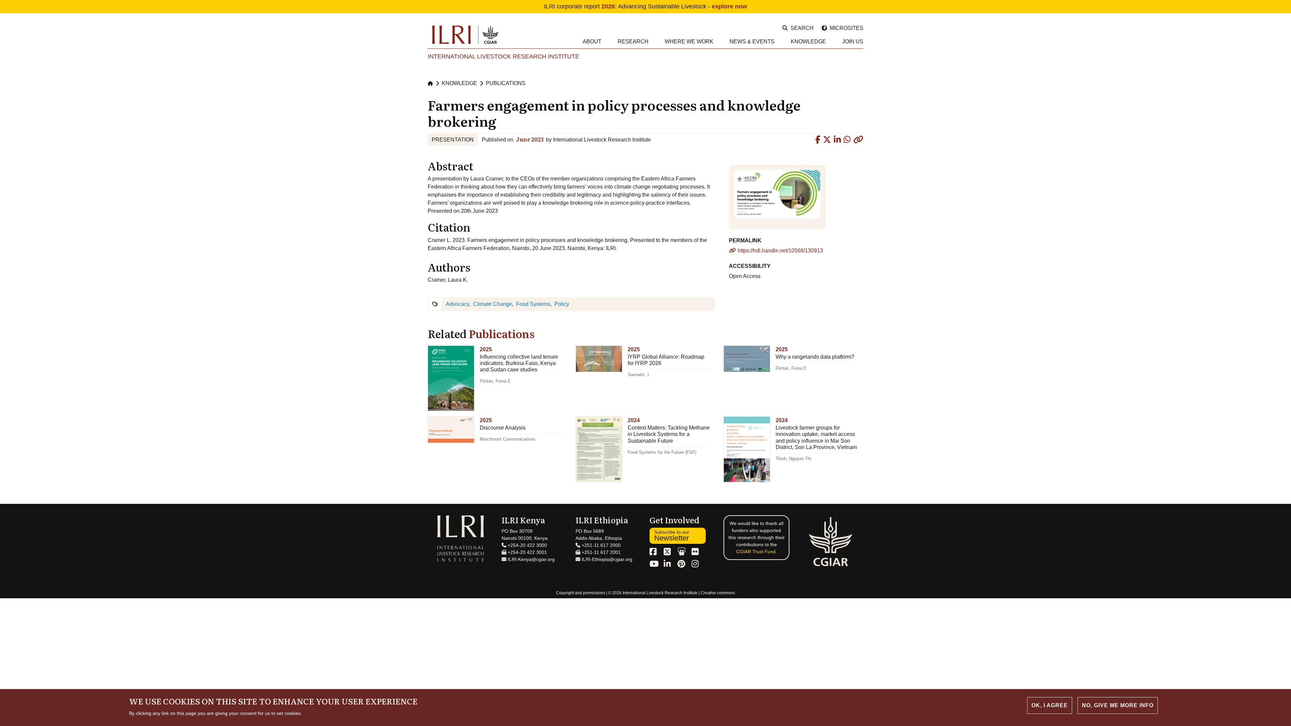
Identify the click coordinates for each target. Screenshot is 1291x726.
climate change (492, 304)
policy (561, 304)
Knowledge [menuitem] (808, 41)
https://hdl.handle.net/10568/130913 (780, 250)
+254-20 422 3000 (526, 545)
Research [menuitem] (633, 41)
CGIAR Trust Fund (756, 551)
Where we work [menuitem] (689, 41)
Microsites (846, 28)
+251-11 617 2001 (600, 552)
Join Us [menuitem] (852, 41)
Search (802, 28)
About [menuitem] (592, 41)
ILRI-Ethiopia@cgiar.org (606, 559)
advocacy (457, 304)
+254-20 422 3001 (526, 552)
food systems (533, 304)
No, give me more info (1117, 705)
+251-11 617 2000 (600, 545)
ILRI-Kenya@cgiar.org (530, 559)
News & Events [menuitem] (752, 41)
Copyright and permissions (580, 593)
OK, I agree (1049, 705)
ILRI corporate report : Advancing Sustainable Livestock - (645, 6)
